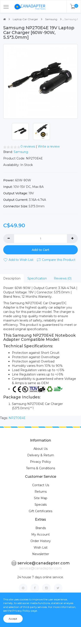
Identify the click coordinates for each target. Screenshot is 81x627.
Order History (40, 541)
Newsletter (40, 554)
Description (12, 278)
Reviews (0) (62, 278)
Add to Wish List (21, 260)
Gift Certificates (40, 511)
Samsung (51, 19)
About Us (40, 449)
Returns (41, 492)
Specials (41, 505)
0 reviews (28, 146)
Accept (13, 618)
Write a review (49, 146)
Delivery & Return (40, 455)
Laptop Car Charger (25, 19)
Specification (37, 278)
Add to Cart (40, 250)
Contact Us (40, 485)
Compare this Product (58, 260)
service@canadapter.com (43, 563)
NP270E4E (17, 418)
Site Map (40, 498)
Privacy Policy (40, 462)
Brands (40, 528)
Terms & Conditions (40, 468)
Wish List (41, 547)
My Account (40, 534)
